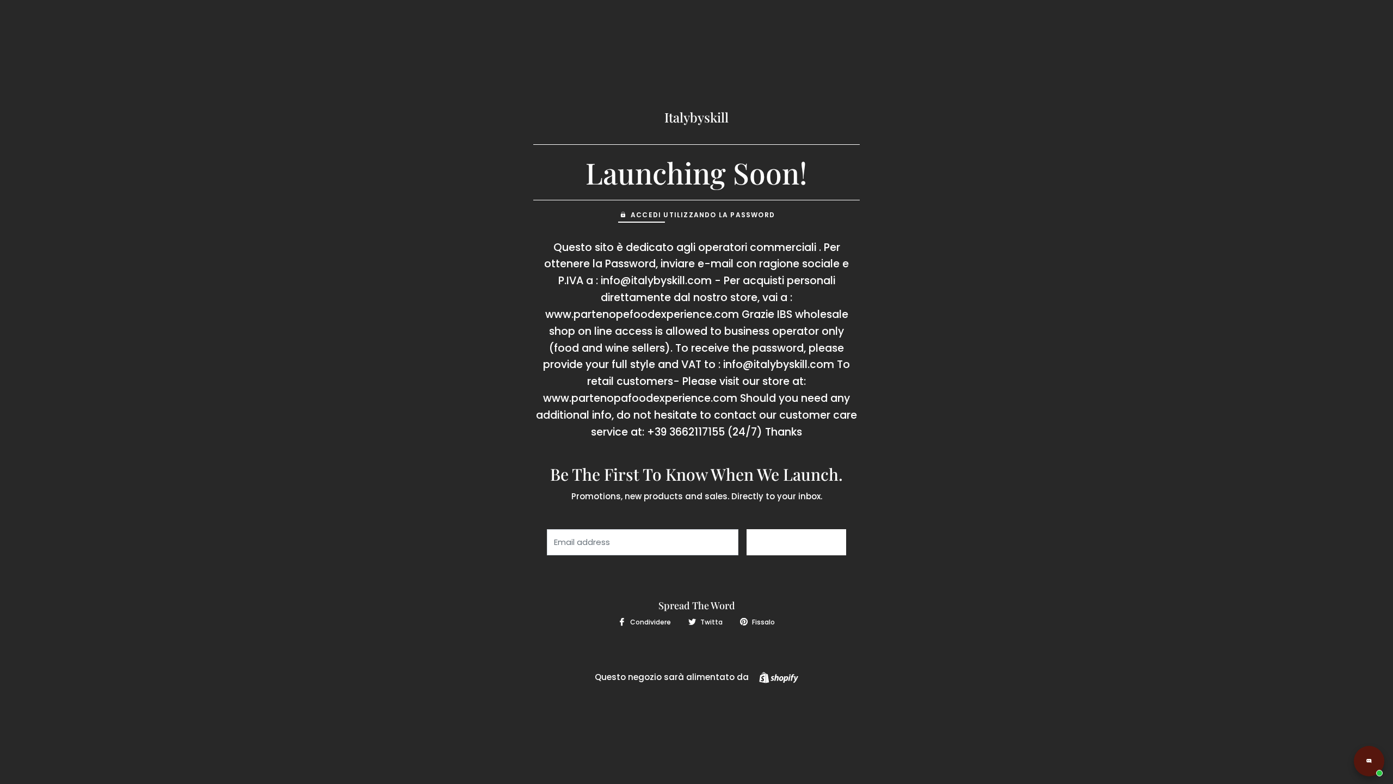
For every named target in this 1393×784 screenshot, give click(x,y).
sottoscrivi (796, 542)
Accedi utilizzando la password (703, 214)
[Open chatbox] (1369, 761)
